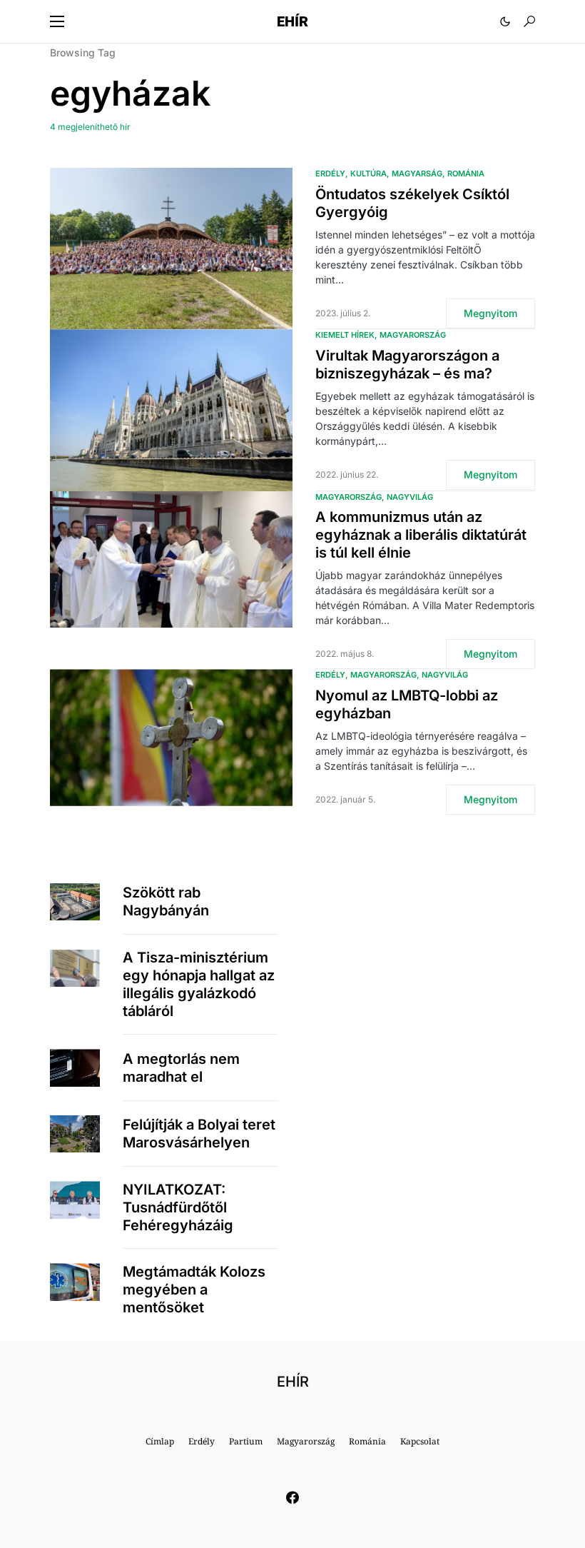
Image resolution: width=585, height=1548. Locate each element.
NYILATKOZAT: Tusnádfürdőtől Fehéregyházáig (178, 1207)
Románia (465, 174)
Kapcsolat (419, 1441)
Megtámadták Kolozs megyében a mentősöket (194, 1289)
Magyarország (413, 335)
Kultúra (368, 174)
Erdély (330, 174)
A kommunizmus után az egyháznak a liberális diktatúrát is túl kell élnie (420, 534)
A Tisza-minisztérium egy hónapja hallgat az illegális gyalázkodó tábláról (199, 984)
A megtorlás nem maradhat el (181, 1067)
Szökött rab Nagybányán (166, 901)
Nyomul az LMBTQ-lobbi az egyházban (406, 704)
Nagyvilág (410, 497)
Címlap (160, 1441)
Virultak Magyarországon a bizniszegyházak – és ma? (407, 364)
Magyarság (417, 174)
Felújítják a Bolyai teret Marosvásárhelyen (199, 1133)
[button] (57, 21)
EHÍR (292, 21)
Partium (246, 1441)
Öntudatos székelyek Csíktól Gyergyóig (412, 203)
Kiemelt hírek (345, 335)
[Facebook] (292, 1497)
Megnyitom (490, 313)
